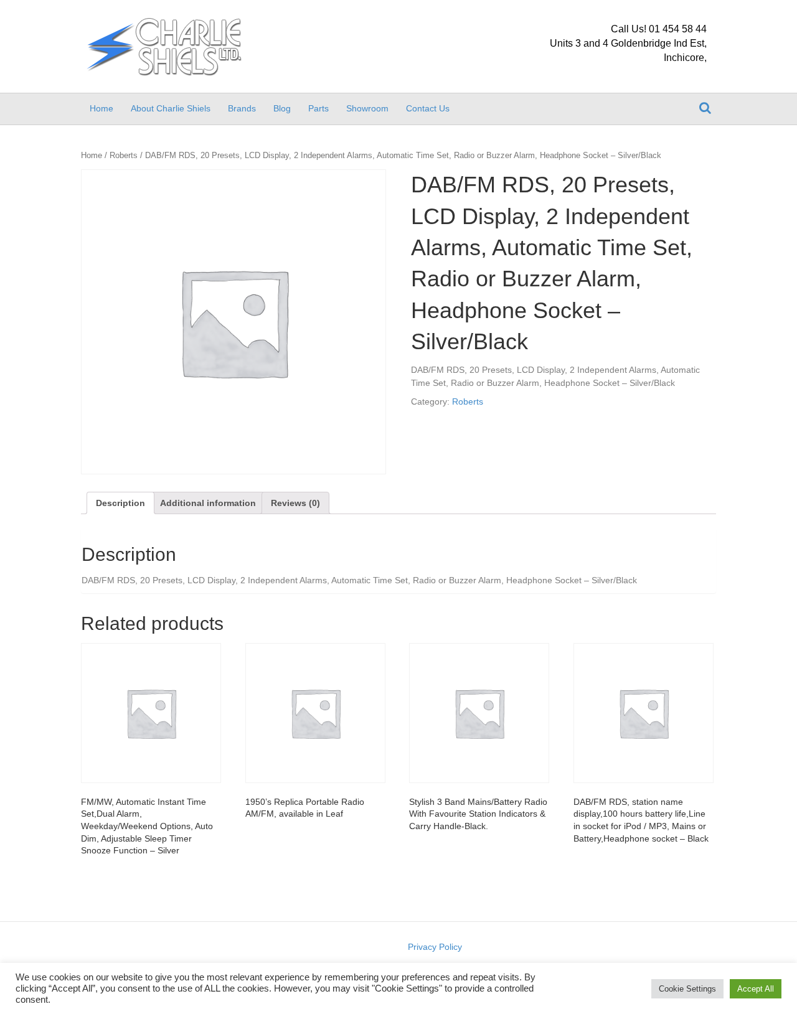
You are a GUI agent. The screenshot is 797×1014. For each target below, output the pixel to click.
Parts (318, 108)
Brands (242, 108)
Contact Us (428, 108)
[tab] (120, 503)
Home (101, 108)
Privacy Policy (435, 947)
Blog (282, 108)
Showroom (367, 108)
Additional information (208, 503)
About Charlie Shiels (170, 108)
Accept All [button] (755, 988)
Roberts (124, 155)
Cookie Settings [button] (687, 988)
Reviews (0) (295, 503)
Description (120, 503)
